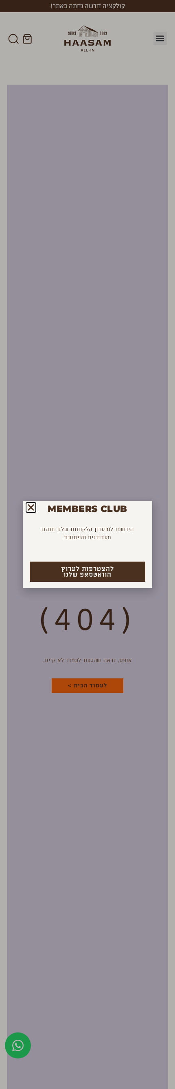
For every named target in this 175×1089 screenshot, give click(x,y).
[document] (87, 544)
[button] (30, 507)
